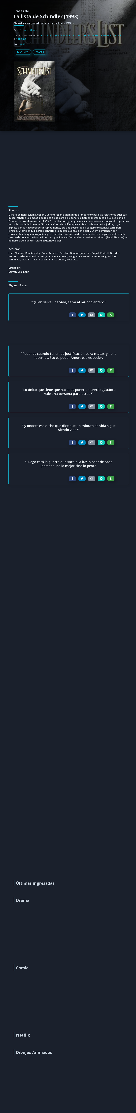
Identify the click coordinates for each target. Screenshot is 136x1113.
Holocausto (91, 35)
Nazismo (21, 38)
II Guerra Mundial (111, 35)
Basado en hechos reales (55, 35)
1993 (23, 44)
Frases (40, 52)
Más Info (22, 52)
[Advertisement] (68, 155)
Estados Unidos (29, 30)
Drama (77, 35)
